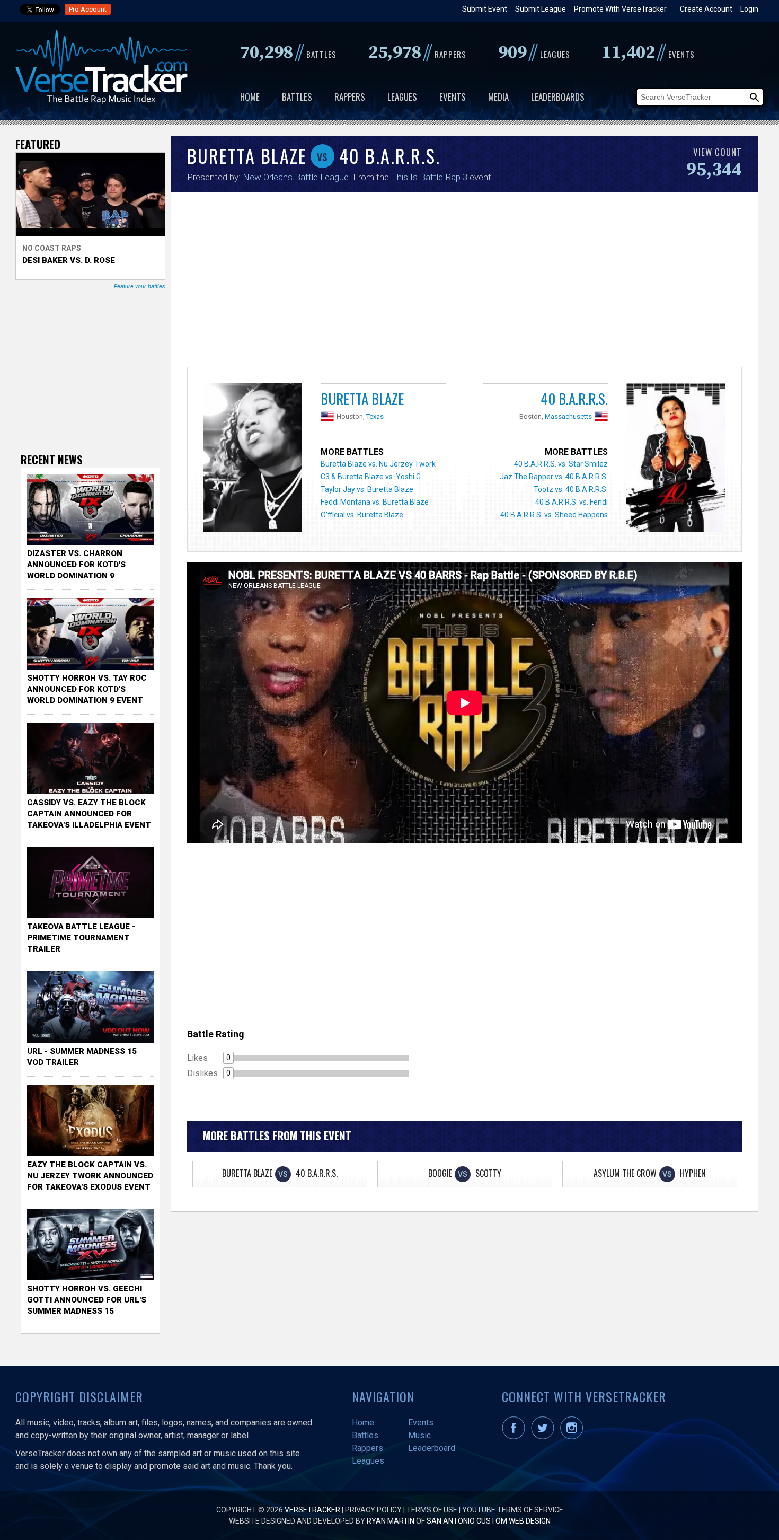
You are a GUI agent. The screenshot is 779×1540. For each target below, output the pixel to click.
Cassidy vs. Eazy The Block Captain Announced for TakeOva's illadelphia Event (89, 814)
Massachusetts (568, 416)
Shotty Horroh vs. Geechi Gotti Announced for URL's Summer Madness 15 (86, 1300)
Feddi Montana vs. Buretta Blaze (375, 502)
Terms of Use (431, 1510)
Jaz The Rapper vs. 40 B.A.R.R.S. (554, 476)
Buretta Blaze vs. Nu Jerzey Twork (378, 464)
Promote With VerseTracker (620, 9)
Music (419, 1435)
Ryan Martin (390, 1521)
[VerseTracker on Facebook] (515, 1436)
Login (749, 9)
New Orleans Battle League (296, 177)
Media (498, 96)
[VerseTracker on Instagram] (573, 1436)
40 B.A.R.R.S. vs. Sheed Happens (554, 515)
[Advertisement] (464, 282)
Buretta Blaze (362, 398)
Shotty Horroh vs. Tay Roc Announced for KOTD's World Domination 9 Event (87, 689)
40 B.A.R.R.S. (574, 398)
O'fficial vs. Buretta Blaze (362, 515)
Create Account (706, 9)
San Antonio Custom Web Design (489, 1521)
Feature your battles (139, 286)
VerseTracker (312, 1510)
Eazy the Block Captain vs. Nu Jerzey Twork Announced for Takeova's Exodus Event (90, 1176)
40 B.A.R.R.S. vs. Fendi (571, 502)
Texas (375, 416)
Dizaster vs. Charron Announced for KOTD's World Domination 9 (76, 564)
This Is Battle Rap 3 (429, 177)
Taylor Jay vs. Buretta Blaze (367, 489)
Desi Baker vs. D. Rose (68, 260)
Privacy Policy (373, 1510)
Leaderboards (558, 96)
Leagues (402, 96)
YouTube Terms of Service (512, 1510)
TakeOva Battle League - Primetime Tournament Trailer (81, 938)
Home (250, 96)
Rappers (349, 96)
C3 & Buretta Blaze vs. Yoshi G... (373, 476)
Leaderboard (431, 1448)
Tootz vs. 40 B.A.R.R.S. (571, 489)
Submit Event (484, 9)
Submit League (540, 9)
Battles (297, 96)
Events (452, 96)
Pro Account (88, 9)
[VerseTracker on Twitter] (545, 1436)
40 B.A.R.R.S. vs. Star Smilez (561, 464)
